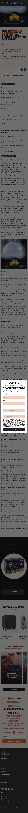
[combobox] (5, 416)
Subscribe (14, 429)
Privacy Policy (15, 426)
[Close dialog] (25, 381)
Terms (20, 426)
